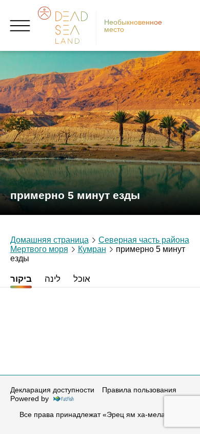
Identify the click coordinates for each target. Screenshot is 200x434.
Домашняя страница (49, 240)
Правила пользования (139, 390)
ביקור (21, 279)
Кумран (92, 249)
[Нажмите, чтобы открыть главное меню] (20, 25)
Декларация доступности (52, 390)
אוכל (81, 279)
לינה (53, 279)
